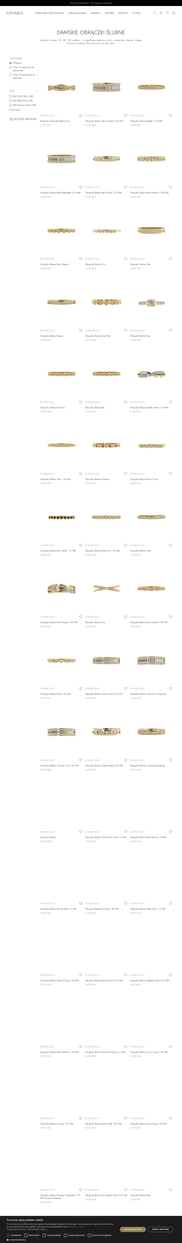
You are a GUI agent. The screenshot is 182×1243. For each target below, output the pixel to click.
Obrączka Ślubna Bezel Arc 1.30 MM (102, 550)
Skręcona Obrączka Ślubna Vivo (55, 121)
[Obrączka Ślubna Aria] (106, 588)
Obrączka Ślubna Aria (95, 622)
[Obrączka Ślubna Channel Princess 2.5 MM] (106, 1018)
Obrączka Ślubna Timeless (97, 479)
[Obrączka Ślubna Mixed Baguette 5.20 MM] (61, 159)
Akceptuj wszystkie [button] (133, 1229)
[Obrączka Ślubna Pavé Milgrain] (61, 230)
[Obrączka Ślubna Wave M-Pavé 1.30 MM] (61, 1018)
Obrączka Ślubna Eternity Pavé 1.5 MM (58, 908)
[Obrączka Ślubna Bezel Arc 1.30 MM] (106, 517)
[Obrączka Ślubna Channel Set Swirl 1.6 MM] (106, 803)
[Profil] (161, 13)
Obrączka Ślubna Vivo (95, 264)
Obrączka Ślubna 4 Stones (52, 407)
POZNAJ (136, 13)
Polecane (17, 62)
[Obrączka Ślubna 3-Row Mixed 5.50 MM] (106, 87)
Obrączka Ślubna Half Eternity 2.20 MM (103, 192)
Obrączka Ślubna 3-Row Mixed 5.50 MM (104, 121)
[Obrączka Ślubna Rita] (106, 374)
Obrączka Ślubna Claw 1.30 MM (55, 479)
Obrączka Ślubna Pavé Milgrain (54, 264)
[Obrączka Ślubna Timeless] (106, 445)
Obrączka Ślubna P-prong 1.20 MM (56, 1123)
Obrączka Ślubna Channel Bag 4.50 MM (104, 765)
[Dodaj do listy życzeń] (81, 116)
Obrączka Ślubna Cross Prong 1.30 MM (149, 1052)
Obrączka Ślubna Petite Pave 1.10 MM (148, 908)
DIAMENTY (95, 13)
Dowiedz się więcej (76, 1227)
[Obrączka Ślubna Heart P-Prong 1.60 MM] (61, 947)
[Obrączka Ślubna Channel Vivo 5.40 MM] (61, 732)
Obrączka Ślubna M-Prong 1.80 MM (102, 908)
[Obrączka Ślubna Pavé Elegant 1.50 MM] (61, 588)
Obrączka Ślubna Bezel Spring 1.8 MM (148, 837)
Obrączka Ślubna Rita (94, 407)
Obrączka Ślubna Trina (140, 264)
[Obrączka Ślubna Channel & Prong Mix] (151, 660)
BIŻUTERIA (109, 13)
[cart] (173, 13)
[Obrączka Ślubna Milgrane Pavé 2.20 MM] (151, 947)
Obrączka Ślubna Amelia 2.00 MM (146, 121)
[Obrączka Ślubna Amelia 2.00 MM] (151, 87)
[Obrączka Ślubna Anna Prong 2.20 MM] (151, 1090)
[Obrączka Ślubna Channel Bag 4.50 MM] (106, 732)
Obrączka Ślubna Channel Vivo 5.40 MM (59, 765)
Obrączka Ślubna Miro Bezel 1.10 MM (58, 550)
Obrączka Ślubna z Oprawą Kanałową (147, 765)
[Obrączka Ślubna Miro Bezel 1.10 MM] (61, 517)
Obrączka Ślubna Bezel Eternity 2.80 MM (149, 192)
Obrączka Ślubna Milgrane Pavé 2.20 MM (149, 980)
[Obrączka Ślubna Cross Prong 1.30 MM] (151, 1018)
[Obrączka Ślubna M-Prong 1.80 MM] (106, 875)
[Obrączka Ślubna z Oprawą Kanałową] (151, 732)
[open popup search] (154, 13)
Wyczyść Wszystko (25, 119)
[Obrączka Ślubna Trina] (151, 230)
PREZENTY (123, 13)
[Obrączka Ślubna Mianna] (61, 302)
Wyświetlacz (47, 115)
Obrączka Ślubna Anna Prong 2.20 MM (148, 1123)
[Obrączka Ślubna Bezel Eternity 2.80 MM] (151, 159)
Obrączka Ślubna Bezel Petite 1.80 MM (103, 1123)
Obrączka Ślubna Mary (140, 1195)
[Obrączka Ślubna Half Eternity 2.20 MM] (106, 159)
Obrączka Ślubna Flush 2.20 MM (55, 694)
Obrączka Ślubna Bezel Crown (144, 479)
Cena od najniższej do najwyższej (23, 69)
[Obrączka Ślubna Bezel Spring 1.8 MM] (151, 803)
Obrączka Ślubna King (140, 335)
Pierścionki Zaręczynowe (49, 13)
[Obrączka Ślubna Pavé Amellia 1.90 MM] (151, 588)
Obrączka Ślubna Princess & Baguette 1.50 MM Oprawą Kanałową (60, 1197)
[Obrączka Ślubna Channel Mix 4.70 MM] (106, 660)
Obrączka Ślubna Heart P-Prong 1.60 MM (59, 980)
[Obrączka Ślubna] (61, 803)
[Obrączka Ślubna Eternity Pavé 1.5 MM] (61, 875)
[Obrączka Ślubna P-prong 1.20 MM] (61, 1090)
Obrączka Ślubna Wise (140, 550)
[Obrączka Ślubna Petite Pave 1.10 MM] (151, 875)
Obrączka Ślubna (48, 837)
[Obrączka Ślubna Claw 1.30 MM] (61, 445)
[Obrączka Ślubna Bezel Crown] (151, 445)
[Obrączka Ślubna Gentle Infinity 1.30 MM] (151, 374)
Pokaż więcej (15, 109)
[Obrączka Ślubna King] (151, 302)
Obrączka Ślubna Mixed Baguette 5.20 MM (60, 192)
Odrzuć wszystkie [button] (160, 1229)
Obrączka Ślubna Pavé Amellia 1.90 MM (148, 622)
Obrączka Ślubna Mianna (51, 335)
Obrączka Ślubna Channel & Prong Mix (148, 694)
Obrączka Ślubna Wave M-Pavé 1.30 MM (59, 1052)
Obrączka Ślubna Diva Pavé (97, 335)
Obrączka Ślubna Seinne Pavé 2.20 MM (104, 980)
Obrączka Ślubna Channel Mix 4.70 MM (103, 694)
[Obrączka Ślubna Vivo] (106, 230)
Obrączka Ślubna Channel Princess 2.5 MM (105, 1052)
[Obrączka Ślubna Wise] (151, 517)
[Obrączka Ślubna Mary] (151, 1161)
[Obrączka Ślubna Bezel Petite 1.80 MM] (106, 1090)
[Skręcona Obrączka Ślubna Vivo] (61, 87)
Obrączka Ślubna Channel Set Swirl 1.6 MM (105, 837)
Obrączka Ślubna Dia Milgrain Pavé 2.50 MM (106, 1195)
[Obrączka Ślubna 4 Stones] (61, 374)
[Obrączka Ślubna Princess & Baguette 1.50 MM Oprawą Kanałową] (61, 1161)
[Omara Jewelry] (15, 13)
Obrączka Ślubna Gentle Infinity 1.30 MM (149, 407)
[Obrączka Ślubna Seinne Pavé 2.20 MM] (106, 947)
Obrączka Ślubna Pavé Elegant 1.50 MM (59, 622)
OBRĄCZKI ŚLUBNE (77, 13)
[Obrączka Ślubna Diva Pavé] (106, 302)
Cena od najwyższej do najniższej (24, 76)
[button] (61, 1229)
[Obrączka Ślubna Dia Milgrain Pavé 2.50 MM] (106, 1161)
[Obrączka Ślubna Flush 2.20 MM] (61, 660)
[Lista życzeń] (167, 13)
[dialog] (91, 1229)
